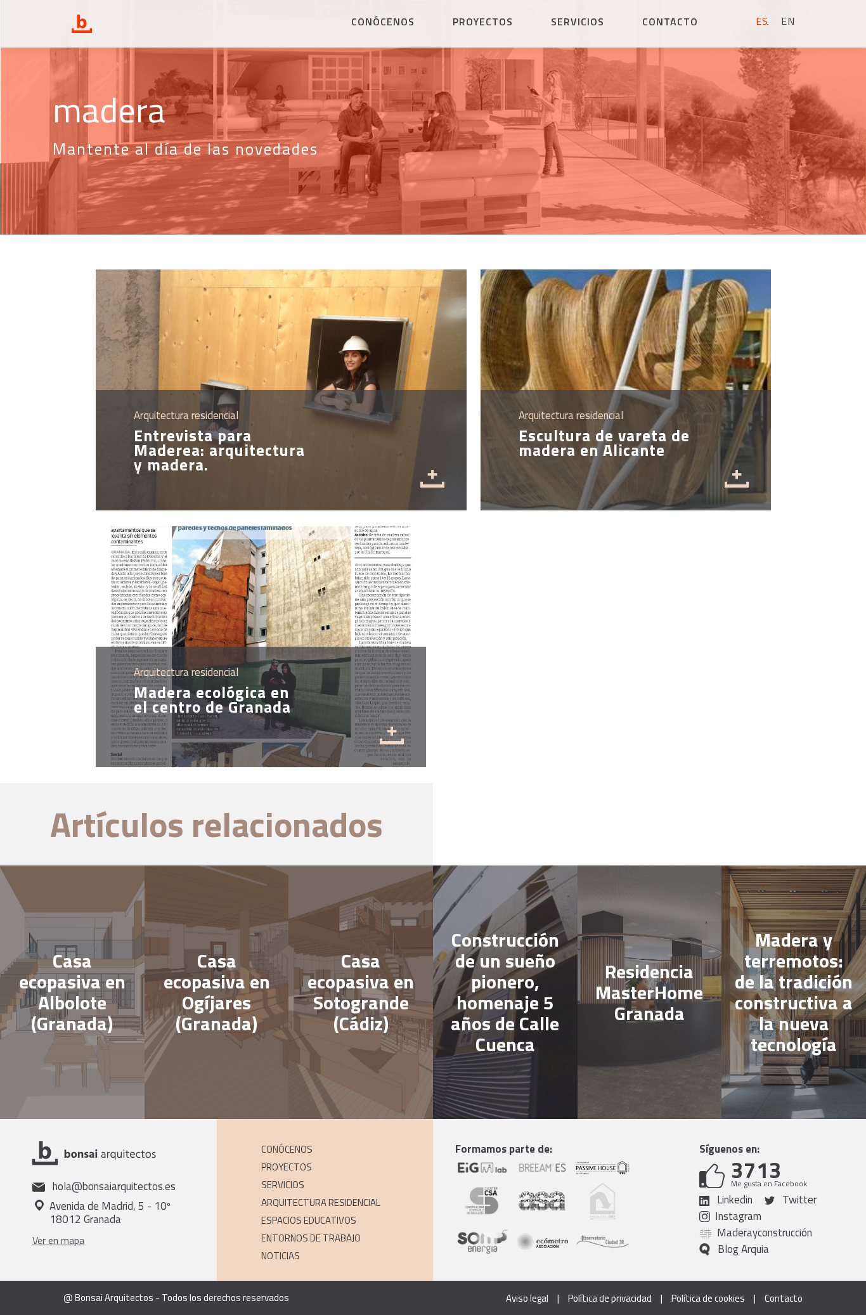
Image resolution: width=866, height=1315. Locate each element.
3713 (756, 1170)
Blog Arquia (743, 1249)
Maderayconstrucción (764, 1233)
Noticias (280, 1255)
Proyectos (483, 21)
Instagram (738, 1216)
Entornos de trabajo (311, 1238)
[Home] (139, 24)
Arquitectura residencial (320, 1202)
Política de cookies (708, 1298)
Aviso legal (527, 1298)
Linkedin (733, 1200)
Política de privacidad (610, 1298)
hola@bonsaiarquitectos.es (113, 1186)
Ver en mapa (58, 1240)
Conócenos (383, 21)
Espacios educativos (308, 1220)
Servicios (577, 21)
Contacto (670, 21)
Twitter (798, 1200)
